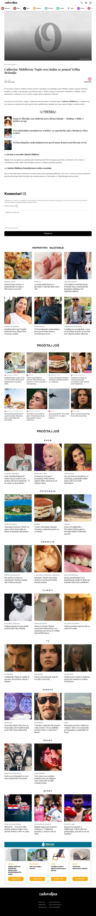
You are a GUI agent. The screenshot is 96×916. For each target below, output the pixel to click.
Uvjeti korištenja (54, 902)
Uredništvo (42, 904)
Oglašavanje (42, 907)
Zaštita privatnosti (55, 904)
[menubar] (86, 3)
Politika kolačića (54, 907)
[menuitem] (86, 3)
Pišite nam (41, 902)
